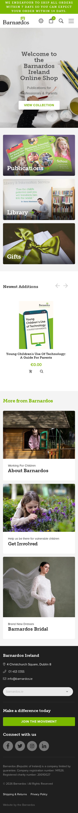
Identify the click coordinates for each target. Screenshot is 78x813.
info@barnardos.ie (20, 679)
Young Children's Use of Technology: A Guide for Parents (36, 355)
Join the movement (39, 722)
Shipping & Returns (15, 794)
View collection (39, 105)
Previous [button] (52, 116)
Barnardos (28, 805)
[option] (39, 78)
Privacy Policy (39, 794)
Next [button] (66, 116)
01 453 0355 (16, 671)
